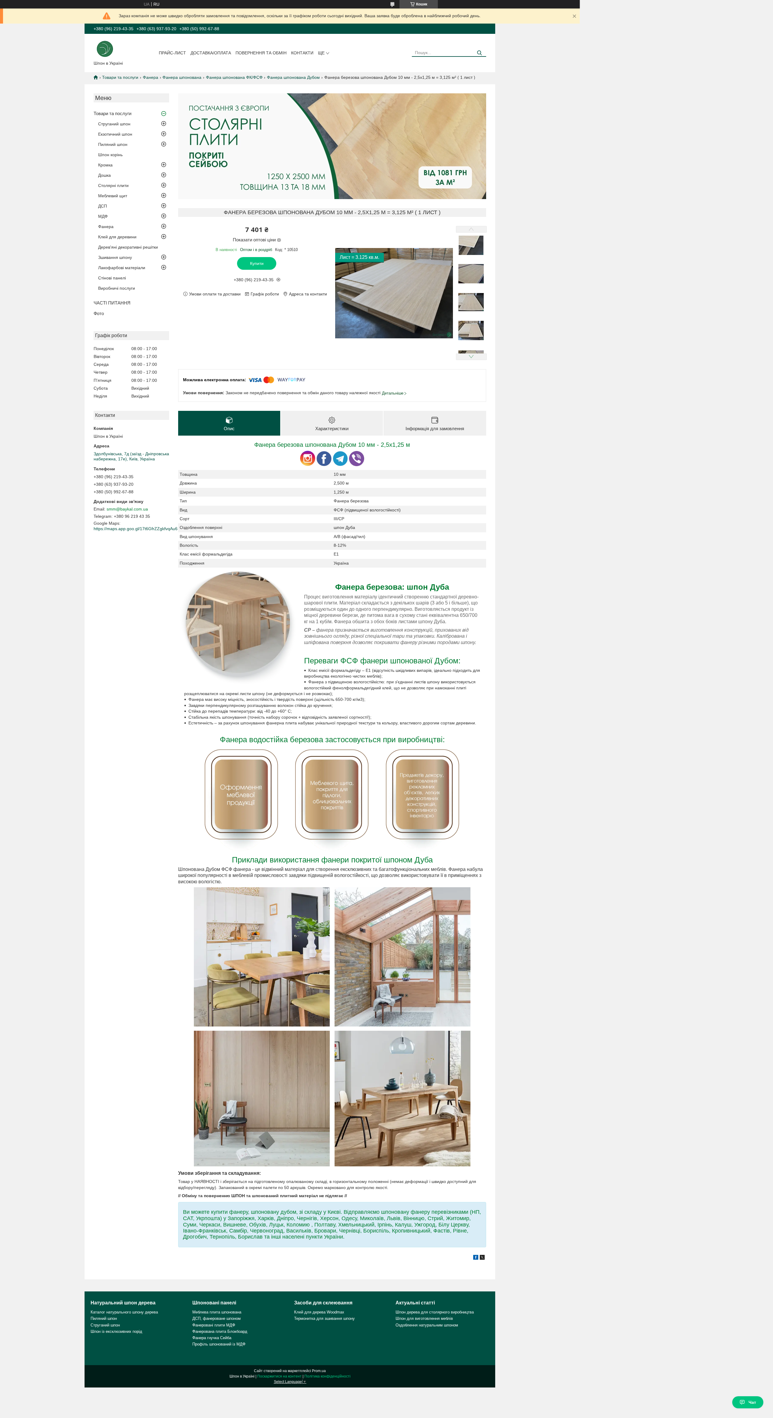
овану (272, 1212)
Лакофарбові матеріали (121, 267)
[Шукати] (479, 53)
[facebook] (475, 1258)
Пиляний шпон (112, 144)
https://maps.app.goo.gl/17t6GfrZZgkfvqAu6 (136, 528)
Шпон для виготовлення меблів (424, 1318)
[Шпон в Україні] (105, 48)
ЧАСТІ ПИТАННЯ (112, 302)
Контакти (302, 52)
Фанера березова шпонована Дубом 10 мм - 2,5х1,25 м (332, 444)
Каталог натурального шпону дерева (124, 1312)
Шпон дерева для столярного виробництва (435, 1312)
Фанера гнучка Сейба (211, 1338)
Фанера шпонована (181, 77)
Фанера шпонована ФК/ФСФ (234, 77)
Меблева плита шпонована (216, 1312)
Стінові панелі (112, 278)
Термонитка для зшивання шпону (324, 1318)
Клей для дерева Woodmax (319, 1312)
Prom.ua (319, 1371)
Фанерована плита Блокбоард (219, 1331)
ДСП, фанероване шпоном (216, 1318)
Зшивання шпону (115, 257)
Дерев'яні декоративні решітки (128, 247)
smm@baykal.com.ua (127, 509)
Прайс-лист (172, 52)
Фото (99, 313)
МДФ (103, 216)
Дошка (104, 175)
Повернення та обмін (261, 52)
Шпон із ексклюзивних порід (116, 1331)
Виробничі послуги (116, 288)
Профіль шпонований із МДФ (218, 1344)
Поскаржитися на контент (279, 1376)
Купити (257, 263)
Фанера (150, 77)
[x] (482, 1258)
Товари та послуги (120, 77)
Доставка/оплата (211, 52)
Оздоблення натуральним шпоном (427, 1325)
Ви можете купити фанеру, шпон (223, 1212)
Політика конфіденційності (327, 1376)
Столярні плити (113, 185)
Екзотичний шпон (115, 134)
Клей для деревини (117, 236)
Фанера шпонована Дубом (293, 77)
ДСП (102, 206)
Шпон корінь (110, 154)
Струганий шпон (114, 123)
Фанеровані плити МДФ (213, 1325)
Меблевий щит (112, 195)
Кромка (105, 165)
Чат (752, 1402)
